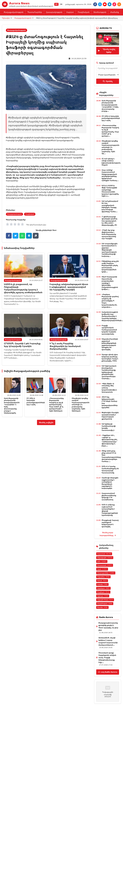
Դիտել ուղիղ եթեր (109, 50)
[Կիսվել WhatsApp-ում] (22, 236)
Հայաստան (104, 554)
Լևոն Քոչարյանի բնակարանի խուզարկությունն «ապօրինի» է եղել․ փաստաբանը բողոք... (110, 105)
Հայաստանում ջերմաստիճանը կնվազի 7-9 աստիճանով (109, 496)
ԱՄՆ (101, 561)
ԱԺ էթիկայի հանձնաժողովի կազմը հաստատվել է (109, 427)
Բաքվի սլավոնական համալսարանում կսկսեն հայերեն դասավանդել (109, 329)
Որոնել (109, 81)
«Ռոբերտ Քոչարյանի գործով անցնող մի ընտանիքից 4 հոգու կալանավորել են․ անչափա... (110, 300)
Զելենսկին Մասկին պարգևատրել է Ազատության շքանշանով (110, 415)
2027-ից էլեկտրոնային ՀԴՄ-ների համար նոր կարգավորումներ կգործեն (110, 402)
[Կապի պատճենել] (36, 236)
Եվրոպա (102, 596)
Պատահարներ (34, 12)
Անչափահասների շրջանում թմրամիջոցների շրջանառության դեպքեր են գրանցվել (110, 344)
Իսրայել (102, 584)
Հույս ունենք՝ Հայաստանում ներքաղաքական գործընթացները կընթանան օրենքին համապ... (110, 175)
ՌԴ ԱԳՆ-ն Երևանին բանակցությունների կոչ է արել (36, 401)
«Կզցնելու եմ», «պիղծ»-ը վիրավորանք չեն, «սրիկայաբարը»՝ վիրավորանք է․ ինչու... (109, 440)
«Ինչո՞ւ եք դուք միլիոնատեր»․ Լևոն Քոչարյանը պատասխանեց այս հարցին (109, 234)
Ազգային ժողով (105, 600)
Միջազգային (104, 558)
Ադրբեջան (103, 588)
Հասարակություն (54, 12)
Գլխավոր (6, 18)
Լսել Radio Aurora (109, 672)
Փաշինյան (103, 592)
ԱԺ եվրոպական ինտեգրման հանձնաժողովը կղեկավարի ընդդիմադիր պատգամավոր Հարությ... (109, 372)
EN (61, 4)
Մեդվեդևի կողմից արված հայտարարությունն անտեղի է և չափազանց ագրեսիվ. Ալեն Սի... (110, 147)
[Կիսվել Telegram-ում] (29, 236)
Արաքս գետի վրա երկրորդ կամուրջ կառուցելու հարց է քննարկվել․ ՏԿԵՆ (110, 357)
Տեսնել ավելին (46, 422)
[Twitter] (100, 4)
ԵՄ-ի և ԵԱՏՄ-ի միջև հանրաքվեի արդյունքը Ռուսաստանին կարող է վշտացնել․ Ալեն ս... (110, 190)
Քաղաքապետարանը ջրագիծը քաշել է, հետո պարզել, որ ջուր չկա (108, 626)
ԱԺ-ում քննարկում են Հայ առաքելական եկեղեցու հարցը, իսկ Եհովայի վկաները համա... (110, 206)
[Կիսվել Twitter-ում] (15, 236)
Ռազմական (83, 12)
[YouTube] (105, 4)
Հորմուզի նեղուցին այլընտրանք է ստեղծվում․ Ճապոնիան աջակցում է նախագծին (110, 483)
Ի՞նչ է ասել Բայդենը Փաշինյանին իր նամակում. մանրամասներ (65, 346)
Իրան (102, 569)
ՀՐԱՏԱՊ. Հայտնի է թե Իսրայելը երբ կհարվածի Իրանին (22, 345)
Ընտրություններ (105, 573)
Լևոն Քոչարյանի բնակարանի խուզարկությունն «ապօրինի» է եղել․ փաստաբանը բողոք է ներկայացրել (12, 405)
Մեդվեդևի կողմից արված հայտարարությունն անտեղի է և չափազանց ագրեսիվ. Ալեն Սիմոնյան (80, 404)
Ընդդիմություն (104, 603)
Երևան (102, 581)
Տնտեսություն (99, 12)
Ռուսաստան (104, 565)
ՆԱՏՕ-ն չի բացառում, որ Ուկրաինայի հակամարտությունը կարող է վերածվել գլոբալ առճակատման (23, 288)
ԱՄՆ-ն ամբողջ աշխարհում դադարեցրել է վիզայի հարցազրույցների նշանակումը (110, 509)
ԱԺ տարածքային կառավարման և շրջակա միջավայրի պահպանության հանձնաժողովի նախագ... (109, 249)
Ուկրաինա (103, 577)
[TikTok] (114, 4)
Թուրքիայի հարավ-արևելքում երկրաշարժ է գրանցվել (110, 523)
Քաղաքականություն (13, 12)
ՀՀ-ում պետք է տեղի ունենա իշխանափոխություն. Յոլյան (111, 161)
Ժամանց (114, 12)
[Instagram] (119, 4)
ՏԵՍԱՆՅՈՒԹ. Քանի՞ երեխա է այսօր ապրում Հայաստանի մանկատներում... (108, 641)
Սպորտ (70, 12)
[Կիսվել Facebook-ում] (9, 236)
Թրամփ (102, 607)
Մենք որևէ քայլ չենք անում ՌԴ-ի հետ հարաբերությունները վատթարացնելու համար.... (111, 456)
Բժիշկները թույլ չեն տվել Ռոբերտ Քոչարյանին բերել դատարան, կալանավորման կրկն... (110, 266)
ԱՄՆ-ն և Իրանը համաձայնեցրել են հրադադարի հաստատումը (110, 469)
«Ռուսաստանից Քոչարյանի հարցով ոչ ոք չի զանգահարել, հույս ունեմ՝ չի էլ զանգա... (110, 130)
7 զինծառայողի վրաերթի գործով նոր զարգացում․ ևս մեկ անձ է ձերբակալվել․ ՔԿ (109, 220)
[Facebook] (95, 4)
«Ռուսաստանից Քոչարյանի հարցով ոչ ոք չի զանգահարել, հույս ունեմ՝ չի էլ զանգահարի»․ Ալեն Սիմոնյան (56, 404)
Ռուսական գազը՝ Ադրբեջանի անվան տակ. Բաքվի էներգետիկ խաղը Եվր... (107, 657)
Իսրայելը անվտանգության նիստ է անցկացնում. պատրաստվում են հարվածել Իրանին (69, 287)
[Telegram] (109, 4)
